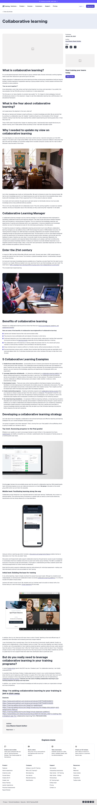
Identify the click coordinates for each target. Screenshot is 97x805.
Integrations (76, 778)
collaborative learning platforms (46, 578)
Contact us (53, 787)
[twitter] (88, 802)
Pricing (55, 6)
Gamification (29, 780)
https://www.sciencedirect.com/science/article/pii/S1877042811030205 (27, 703)
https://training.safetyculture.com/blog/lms (17, 705)
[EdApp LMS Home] (6, 6)
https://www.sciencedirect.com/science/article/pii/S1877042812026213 (27, 701)
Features (4, 768)
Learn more (53, 1)
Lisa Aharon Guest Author (73, 41)
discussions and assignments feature (40, 554)
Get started (53, 768)
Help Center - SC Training (57, 773)
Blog (74, 768)
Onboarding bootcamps (56, 770)
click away (14, 693)
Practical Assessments (8, 787)
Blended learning (31, 778)
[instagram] (93, 802)
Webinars (76, 770)
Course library (6, 775)
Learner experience (7, 785)
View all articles (8, 11)
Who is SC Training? (31, 770)
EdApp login (53, 782)
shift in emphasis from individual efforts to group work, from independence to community (34, 265)
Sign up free (70, 76)
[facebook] (91, 802)
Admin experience (7, 770)
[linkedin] (83, 802)
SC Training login (54, 780)
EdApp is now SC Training (33, 768)
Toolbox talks (77, 780)
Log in (80, 6)
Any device (29, 775)
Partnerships (53, 778)
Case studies (77, 773)
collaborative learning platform (51, 373)
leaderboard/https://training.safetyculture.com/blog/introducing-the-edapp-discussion (28, 706)
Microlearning (30, 773)
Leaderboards (6, 434)
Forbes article (11, 668)
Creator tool (5, 780)
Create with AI (6, 778)
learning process (23, 340)
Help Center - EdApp (55, 775)
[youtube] (86, 802)
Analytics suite (6, 773)
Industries (76, 775)
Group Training (6, 782)
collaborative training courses (50, 391)
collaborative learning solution (10, 678)
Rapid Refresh (6, 790)
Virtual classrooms (27, 584)
